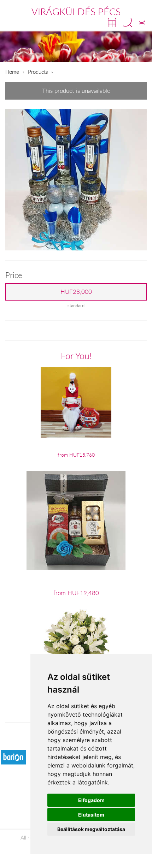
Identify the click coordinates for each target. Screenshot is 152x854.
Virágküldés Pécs (76, 11)
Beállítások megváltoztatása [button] (91, 829)
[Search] (127, 22)
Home (12, 71)
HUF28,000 (76, 292)
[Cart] (112, 22)
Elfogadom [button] (91, 800)
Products (38, 71)
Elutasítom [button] (91, 815)
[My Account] (142, 22)
